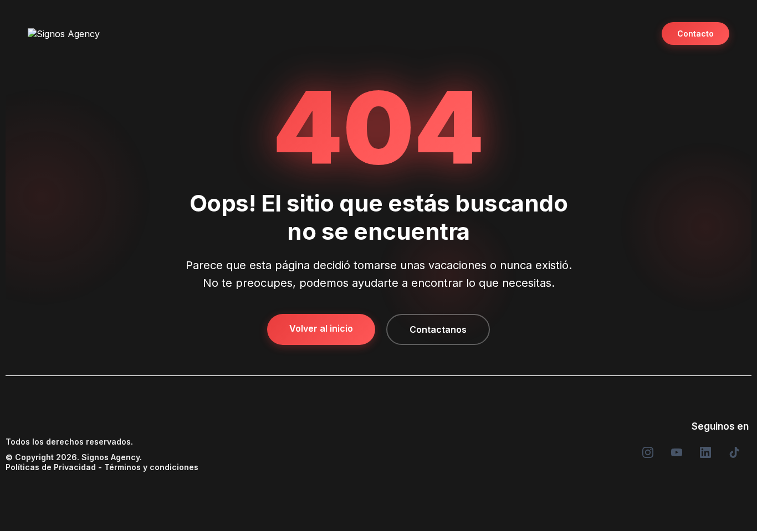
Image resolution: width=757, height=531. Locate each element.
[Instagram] (647, 452)
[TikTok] (734, 452)
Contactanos (438, 329)
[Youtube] (676, 452)
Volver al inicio (321, 328)
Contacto (695, 33)
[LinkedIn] (705, 452)
